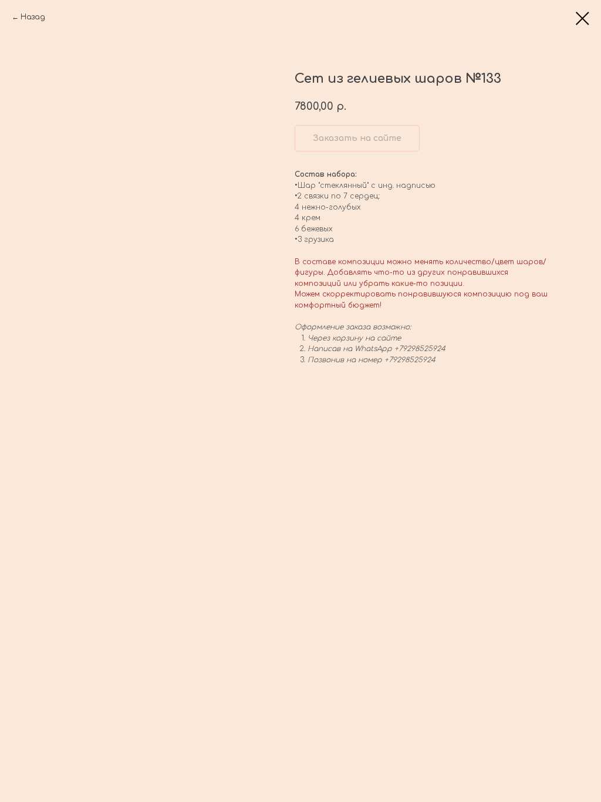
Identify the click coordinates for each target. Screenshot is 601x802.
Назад (33, 17)
